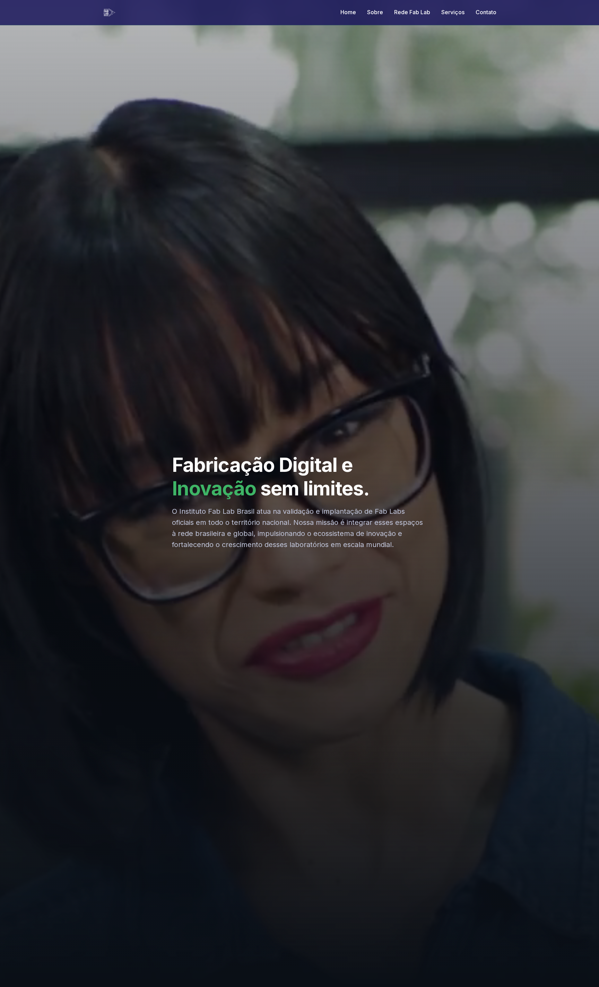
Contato (486, 12)
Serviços (453, 12)
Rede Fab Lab (412, 12)
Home (348, 12)
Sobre (375, 12)
